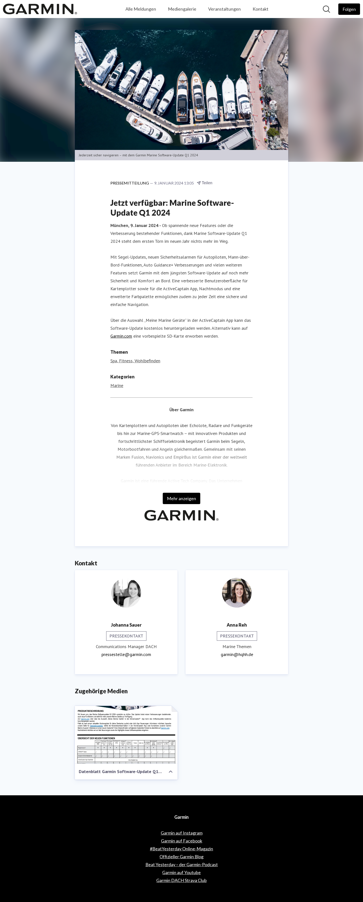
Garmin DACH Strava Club (181, 880)
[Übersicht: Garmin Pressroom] (40, 9)
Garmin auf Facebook (181, 840)
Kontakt (260, 9)
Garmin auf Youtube (181, 872)
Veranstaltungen (224, 9)
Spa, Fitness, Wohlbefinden (135, 361)
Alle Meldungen (140, 9)
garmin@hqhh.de (237, 654)
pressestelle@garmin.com (126, 654)
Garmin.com (121, 336)
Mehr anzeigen (181, 498)
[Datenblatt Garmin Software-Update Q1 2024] (126, 735)
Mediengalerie (182, 9)
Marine (116, 385)
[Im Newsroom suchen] (326, 9)
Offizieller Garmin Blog (181, 856)
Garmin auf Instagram (181, 833)
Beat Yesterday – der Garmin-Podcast (181, 864)
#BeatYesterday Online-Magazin (181, 848)
